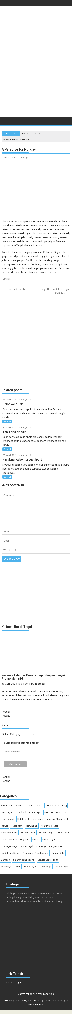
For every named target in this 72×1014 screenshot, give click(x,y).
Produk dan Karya (10, 852)
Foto (65, 812)
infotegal (24, 157)
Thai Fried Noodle (16, 289)
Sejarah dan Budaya (23, 859)
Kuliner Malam (28, 832)
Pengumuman (56, 846)
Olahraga (41, 846)
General (6, 278)
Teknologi (6, 866)
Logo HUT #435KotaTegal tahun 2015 (55, 290)
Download (21, 812)
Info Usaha (37, 818)
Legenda (24, 839)
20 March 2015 (10, 427)
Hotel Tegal (23, 818)
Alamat (30, 805)
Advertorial (6, 805)
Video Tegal (46, 866)
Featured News (52, 812)
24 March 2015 (10, 399)
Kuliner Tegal (62, 832)
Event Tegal (35, 812)
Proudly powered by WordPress (22, 1000)
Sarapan (5, 859)
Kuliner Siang (45, 832)
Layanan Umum (9, 839)
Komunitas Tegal (49, 825)
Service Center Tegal (48, 859)
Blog (64, 805)
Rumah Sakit (58, 852)
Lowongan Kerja (9, 846)
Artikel (40, 805)
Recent (6, 715)
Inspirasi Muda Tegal (57, 818)
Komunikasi (32, 825)
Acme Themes (36, 1004)
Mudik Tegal (27, 846)
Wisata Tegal (61, 866)
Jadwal (4, 825)
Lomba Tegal (48, 839)
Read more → (44, 699)
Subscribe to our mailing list (21, 742)
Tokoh (17, 866)
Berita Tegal (53, 805)
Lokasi (35, 839)
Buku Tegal (6, 812)
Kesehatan (16, 825)
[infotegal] (4, 122)
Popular (6, 711)
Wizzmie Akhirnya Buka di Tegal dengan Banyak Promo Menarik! (33, 676)
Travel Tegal (30, 866)
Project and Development (36, 852)
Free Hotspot (7, 818)
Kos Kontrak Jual (9, 832)
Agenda (19, 805)
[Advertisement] (36, 76)
